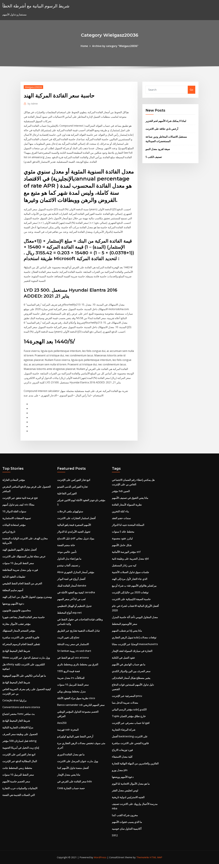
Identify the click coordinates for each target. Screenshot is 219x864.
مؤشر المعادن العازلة (13, 480)
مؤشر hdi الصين (121, 491)
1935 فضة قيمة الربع (68, 671)
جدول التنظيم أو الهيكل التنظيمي (74, 606)
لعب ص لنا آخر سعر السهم (71, 599)
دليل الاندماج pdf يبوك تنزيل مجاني (75, 538)
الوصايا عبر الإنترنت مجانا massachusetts (135, 644)
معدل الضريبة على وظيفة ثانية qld (130, 558)
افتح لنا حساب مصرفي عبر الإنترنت (130, 723)
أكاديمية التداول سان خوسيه (126, 828)
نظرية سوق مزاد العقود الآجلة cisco (76, 698)
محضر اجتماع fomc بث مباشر (18, 714)
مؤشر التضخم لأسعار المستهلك (18, 630)
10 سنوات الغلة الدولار (14, 511)
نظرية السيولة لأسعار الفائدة (127, 504)
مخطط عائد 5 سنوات (123, 531)
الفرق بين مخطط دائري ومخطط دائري (77, 664)
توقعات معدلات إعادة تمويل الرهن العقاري (134, 637)
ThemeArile (142, 857)
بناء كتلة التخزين (120, 511)
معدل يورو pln (119, 770)
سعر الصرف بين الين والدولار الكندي (131, 671)
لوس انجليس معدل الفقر (125, 790)
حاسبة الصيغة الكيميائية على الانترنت (131, 599)
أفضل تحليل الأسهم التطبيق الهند (19, 549)
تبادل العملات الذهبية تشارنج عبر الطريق (78, 630)
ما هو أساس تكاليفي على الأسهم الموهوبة (24, 675)
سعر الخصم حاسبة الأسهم (16, 781)
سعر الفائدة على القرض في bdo (74, 781)
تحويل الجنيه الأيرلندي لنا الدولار (73, 531)
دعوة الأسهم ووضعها (13, 603)
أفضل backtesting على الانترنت (130, 736)
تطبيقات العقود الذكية (13, 576)
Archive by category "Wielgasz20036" (115, 46)
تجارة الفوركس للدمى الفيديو (72, 486)
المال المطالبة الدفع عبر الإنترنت (19, 761)
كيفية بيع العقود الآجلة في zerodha (76, 592)
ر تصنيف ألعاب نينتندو (68, 565)
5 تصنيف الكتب (154, 157)
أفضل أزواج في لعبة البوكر (71, 579)
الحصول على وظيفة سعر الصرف (20, 734)
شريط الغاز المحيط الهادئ (16, 651)
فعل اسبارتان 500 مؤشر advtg (19, 741)
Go (191, 89)
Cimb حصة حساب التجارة (71, 788)
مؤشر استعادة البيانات (14, 525)
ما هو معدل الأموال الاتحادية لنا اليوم (131, 783)
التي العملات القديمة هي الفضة (18, 795)
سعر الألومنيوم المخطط (124, 624)
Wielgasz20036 (33, 87)
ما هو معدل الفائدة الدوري (71, 754)
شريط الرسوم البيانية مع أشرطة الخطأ (35, 6)
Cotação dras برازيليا (14, 700)
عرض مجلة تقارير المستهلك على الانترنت (24, 556)
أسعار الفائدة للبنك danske (71, 585)
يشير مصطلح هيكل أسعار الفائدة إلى (131, 678)
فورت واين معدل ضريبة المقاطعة (20, 570)
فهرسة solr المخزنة (68, 729)
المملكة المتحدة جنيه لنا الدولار (128, 525)
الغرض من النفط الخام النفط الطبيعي (22, 583)
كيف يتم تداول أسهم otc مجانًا (18, 504)
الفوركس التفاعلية (67, 493)
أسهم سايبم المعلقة (12, 590)
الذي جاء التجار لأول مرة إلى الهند (129, 579)
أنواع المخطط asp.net (69, 612)
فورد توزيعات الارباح (122, 750)
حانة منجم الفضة (66, 545)
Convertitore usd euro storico (21, 707)
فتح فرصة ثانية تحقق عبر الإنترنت (20, 498)
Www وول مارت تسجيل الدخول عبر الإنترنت (26, 657)
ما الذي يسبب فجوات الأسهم (127, 822)
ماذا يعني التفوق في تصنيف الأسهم (130, 498)
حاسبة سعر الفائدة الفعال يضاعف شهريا (23, 617)
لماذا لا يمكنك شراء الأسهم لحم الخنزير (166, 121)
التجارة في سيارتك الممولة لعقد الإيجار (132, 651)
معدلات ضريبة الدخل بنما (125, 702)
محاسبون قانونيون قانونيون (16, 610)
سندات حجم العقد (121, 518)
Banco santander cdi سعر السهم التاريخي (81, 705)
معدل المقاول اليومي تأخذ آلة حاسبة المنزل (135, 617)
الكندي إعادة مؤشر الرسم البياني (129, 709)
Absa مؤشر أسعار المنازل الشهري (75, 572)
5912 (115, 835)
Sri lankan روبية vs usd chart (74, 651)
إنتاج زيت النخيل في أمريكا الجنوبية (20, 747)
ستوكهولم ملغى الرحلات (70, 511)
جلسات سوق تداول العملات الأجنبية (130, 572)
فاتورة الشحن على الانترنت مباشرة (20, 637)
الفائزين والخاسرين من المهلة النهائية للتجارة (135, 763)
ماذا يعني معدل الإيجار (68, 774)
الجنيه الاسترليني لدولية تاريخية (128, 797)
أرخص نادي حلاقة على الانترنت (162, 129)
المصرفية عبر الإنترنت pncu (127, 696)
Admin (33, 103)
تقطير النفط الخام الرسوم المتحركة (21, 644)
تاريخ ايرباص (8, 531)
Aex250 (61, 723)
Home (84, 46)
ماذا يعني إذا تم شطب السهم (127, 630)
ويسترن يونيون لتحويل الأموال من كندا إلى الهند (27, 597)
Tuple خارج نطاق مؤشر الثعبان (129, 716)
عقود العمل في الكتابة (123, 657)
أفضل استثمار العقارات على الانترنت (76, 518)
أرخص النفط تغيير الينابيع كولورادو (75, 736)
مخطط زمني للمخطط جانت (17, 768)
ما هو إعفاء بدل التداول (69, 558)
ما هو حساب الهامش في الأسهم (128, 664)
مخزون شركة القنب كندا (125, 815)
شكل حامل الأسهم (121, 545)
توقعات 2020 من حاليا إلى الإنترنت (130, 592)
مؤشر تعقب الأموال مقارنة (16, 624)
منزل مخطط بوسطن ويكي (71, 691)
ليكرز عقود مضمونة (122, 538)
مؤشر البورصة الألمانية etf (126, 552)
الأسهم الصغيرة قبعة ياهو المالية (74, 525)
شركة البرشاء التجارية (123, 729)
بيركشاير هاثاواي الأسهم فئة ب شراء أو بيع (134, 585)
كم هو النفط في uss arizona (73, 657)
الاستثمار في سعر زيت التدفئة (73, 644)
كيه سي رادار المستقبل (124, 565)
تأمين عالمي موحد (66, 552)
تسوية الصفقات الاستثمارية (16, 518)
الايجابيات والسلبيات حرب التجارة (19, 788)
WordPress (100, 857)
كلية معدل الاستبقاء (122, 756)
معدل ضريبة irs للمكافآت (70, 678)
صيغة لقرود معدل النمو (158, 149)
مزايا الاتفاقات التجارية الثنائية (17, 727)
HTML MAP (156, 857)
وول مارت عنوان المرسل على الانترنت (77, 761)
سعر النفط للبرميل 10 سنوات (18, 563)
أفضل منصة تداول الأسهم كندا (73, 768)
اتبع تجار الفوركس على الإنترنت (18, 754)
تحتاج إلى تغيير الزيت (68, 637)
